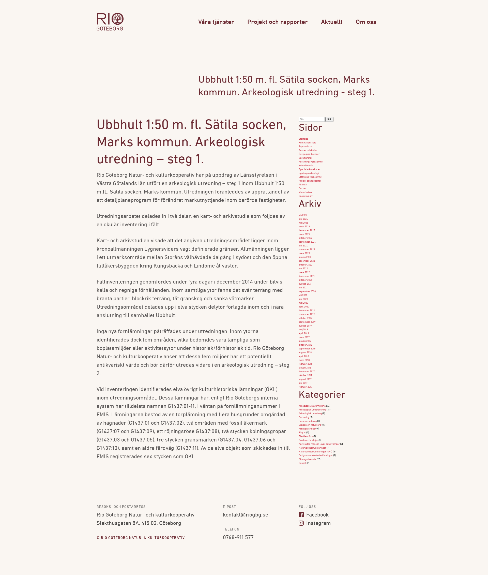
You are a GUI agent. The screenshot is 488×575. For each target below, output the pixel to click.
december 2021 (307, 276)
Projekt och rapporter (277, 22)
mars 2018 (304, 360)
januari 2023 (305, 257)
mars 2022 (304, 272)
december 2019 (307, 310)
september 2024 (307, 242)
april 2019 (304, 333)
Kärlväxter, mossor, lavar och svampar (319, 444)
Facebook (317, 515)
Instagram (318, 523)
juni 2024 (303, 245)
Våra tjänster (216, 22)
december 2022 (307, 261)
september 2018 (307, 348)
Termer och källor (308, 150)
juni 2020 (303, 299)
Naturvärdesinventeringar (312, 448)
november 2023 (307, 249)
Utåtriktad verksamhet (310, 177)
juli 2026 (303, 215)
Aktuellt (332, 22)
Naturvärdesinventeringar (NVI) (315, 451)
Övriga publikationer (309, 154)
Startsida (303, 139)
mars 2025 (304, 234)
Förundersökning (308, 421)
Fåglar (302, 432)
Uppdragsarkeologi (309, 173)
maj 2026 (303, 223)
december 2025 (307, 230)
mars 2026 (304, 226)
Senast (302, 463)
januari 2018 (305, 367)
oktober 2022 (305, 264)
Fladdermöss (306, 436)
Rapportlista (305, 146)
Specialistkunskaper (309, 169)
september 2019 (307, 322)
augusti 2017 (305, 379)
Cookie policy (306, 196)
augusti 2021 (305, 284)
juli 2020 (303, 295)
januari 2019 (305, 341)
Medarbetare (305, 192)
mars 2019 (304, 337)
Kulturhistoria (306, 165)
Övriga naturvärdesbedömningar (316, 455)
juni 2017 (303, 383)
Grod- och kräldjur (308, 440)
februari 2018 (305, 364)
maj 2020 (303, 303)
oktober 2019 (305, 318)
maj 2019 (303, 329)
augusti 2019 (305, 326)
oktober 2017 (305, 375)
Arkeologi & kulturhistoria (312, 406)
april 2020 (304, 306)
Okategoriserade (307, 459)
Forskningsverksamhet (311, 161)
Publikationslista (307, 142)
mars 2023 (304, 253)
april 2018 (304, 356)
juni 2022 (303, 268)
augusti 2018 (305, 352)
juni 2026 (303, 219)
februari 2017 (305, 387)
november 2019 (307, 314)
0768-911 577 (238, 538)
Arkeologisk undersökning (312, 409)
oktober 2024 (305, 238)
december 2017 (307, 371)
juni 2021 (303, 287)
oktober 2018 (305, 345)
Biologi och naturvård (310, 425)
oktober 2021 (305, 280)
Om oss (366, 22)
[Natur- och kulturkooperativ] (110, 29)
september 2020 (307, 291)
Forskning (304, 417)
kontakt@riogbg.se (245, 515)
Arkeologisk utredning (310, 413)
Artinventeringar (307, 428)
